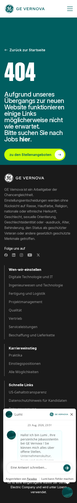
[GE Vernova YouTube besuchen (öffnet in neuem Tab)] (29, 255)
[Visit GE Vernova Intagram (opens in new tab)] (21, 255)
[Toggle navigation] (70, 8)
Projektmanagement (25, 301)
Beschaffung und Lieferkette (32, 335)
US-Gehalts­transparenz (28, 392)
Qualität (15, 310)
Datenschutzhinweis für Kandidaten (38, 400)
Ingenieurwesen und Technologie (36, 285)
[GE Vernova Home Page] (24, 8)
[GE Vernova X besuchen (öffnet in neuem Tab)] (38, 255)
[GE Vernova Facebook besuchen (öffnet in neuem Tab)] (6, 255)
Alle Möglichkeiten (23, 372)
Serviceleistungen (23, 326)
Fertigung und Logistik (27, 293)
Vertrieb (15, 318)
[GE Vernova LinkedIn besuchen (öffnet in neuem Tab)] (13, 255)
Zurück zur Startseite (27, 50)
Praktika (15, 355)
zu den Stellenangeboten (30, 155)
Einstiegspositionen (25, 363)
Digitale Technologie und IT (31, 276)
